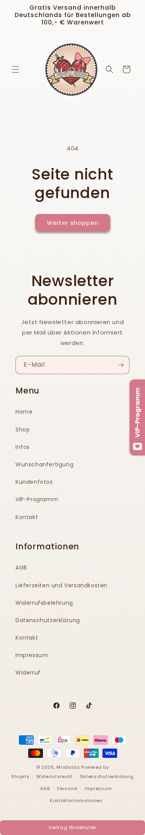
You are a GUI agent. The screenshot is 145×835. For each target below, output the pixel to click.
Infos (22, 447)
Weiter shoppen (73, 223)
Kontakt (26, 517)
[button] (15, 69)
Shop (22, 429)
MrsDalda (68, 767)
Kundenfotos (34, 482)
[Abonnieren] (120, 365)
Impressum (31, 655)
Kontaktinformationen (76, 800)
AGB (21, 567)
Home (23, 412)
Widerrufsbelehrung (44, 603)
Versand (67, 788)
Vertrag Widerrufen (72, 827)
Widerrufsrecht (54, 776)
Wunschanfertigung (44, 464)
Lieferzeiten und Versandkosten (61, 585)
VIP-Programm (36, 499)
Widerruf (28, 672)
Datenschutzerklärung (47, 620)
